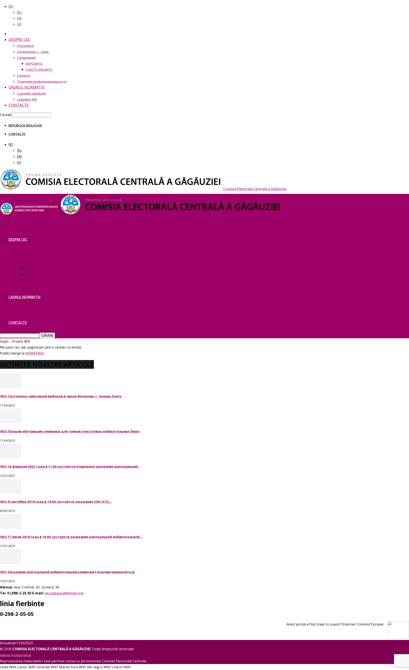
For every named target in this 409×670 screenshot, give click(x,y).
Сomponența (26, 57)
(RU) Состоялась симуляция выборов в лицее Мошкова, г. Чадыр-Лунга (60, 396)
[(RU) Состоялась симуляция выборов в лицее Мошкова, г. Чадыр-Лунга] (10, 387)
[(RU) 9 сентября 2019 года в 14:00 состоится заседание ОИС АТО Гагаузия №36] (10, 492)
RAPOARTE (34, 63)
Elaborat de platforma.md (15, 655)
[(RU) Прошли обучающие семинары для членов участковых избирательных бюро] (10, 422)
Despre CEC (19, 39)
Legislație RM (27, 99)
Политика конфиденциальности (42, 81)
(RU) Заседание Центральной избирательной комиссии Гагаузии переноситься (67, 572)
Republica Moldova (25, 125)
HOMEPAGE (34, 353)
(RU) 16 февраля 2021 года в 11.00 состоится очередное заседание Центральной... (70, 466)
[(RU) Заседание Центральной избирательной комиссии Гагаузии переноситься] (10, 562)
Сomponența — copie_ (33, 51)
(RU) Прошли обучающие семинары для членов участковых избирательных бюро (70, 431)
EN (19, 18)
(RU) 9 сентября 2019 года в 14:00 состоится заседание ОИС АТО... (55, 501)
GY (19, 24)
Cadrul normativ (27, 87)
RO (11, 6)
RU (19, 12)
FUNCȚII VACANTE (39, 69)
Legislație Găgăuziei (31, 93)
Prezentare (25, 45)
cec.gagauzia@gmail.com (64, 593)
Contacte (23, 75)
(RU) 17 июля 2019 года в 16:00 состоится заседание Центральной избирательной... (71, 537)
